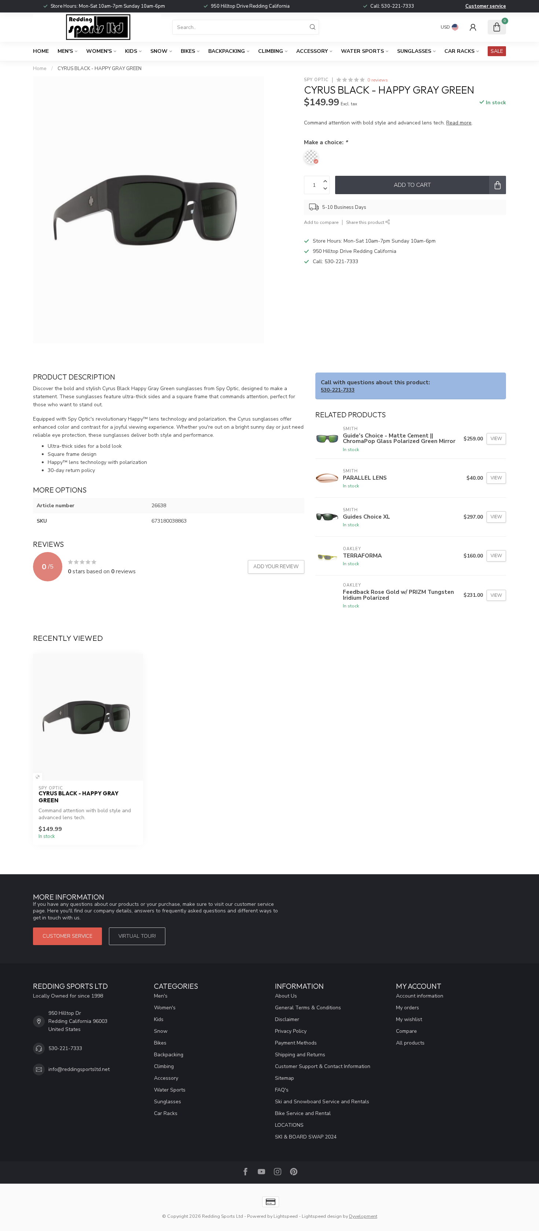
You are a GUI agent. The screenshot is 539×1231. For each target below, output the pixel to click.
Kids (131, 51)
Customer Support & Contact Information (322, 1066)
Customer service (485, 6)
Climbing (270, 51)
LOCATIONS (289, 1125)
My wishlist (409, 1019)
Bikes (188, 51)
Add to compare (321, 222)
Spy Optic (316, 80)
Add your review (276, 566)
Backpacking (226, 51)
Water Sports (362, 51)
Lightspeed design (322, 1216)
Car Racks (459, 51)
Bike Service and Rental (303, 1113)
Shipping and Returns (300, 1054)
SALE (497, 51)
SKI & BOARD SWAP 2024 (306, 1136)
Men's (65, 51)
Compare (406, 1031)
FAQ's (282, 1089)
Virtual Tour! (137, 936)
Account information (419, 995)
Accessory (312, 51)
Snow (159, 51)
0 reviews (377, 80)
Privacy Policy (291, 1031)
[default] (38, 777)
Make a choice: (326, 142)
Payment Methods (296, 1042)
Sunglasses (414, 51)
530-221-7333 (397, 6)
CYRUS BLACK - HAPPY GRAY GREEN (100, 68)
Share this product (365, 222)
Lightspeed (286, 1216)
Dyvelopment (363, 1216)
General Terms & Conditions (308, 1007)
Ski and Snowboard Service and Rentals (322, 1101)
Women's (99, 51)
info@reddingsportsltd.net (79, 1069)
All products (410, 1042)
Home (41, 51)
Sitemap (284, 1078)
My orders (407, 1007)
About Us (286, 995)
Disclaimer (287, 1019)
